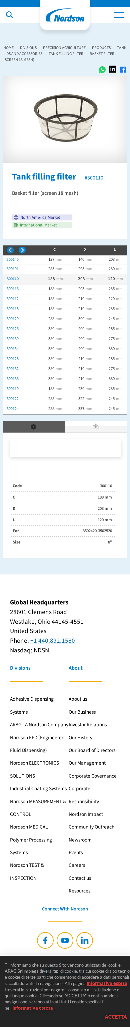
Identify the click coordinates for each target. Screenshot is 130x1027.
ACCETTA (116, 1017)
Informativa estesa (107, 983)
